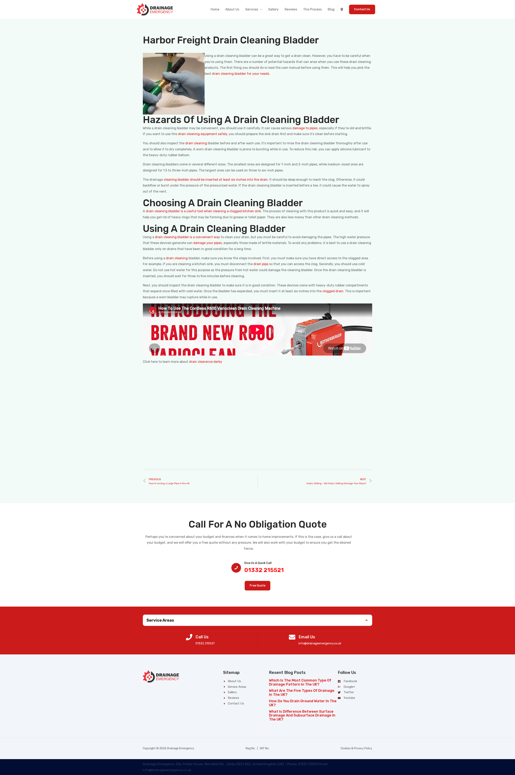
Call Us (202, 637)
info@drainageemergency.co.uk (320, 643)
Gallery (273, 9)
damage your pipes (207, 243)
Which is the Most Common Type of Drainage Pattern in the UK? (300, 682)
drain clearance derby (205, 362)
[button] (257, 585)
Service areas (160, 620)
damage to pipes (305, 128)
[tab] (257, 620)
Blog (331, 9)
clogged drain (332, 291)
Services (251, 9)
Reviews (291, 9)
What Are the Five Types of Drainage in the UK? (301, 692)
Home (215, 9)
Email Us (307, 637)
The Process (312, 9)
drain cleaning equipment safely (202, 134)
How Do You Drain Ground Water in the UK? (303, 703)
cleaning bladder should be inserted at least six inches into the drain (216, 179)
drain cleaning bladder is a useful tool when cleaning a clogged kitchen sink (203, 211)
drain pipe (260, 264)
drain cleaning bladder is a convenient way (187, 237)
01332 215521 (264, 570)
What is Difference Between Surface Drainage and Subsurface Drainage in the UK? (302, 715)
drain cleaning (196, 143)
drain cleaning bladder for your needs (240, 74)
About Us (232, 9)
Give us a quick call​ (258, 563)
